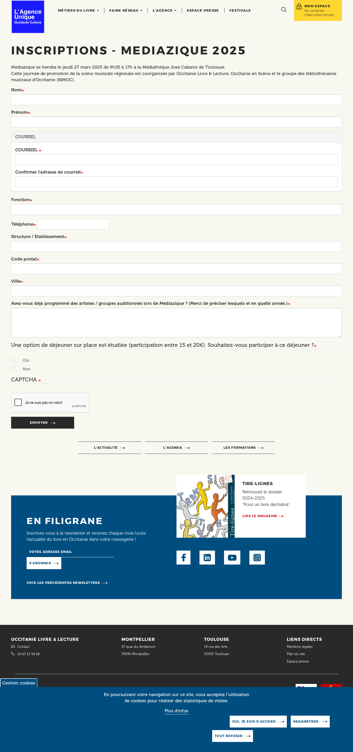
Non (26, 369)
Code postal (24, 258)
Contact (23, 647)
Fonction (20, 199)
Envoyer (39, 422)
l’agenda (172, 447)
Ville (15, 281)
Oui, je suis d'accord (254, 721)
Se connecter (314, 11)
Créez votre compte (319, 15)
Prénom (19, 112)
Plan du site (296, 654)
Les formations (240, 447)
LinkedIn (207, 558)
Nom (16, 89)
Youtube (232, 558)
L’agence (163, 10)
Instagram (257, 558)
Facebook (183, 558)
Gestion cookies (18, 682)
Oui (26, 360)
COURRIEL (27, 149)
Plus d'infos (176, 711)
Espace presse (203, 10)
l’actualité (106, 447)
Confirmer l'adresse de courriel (48, 172)
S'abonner (40, 563)
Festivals (240, 10)
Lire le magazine (259, 516)
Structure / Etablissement (37, 236)
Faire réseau (124, 10)
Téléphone (22, 224)
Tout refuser (229, 736)
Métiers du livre (77, 10)
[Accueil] (28, 17)
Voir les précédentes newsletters (63, 583)
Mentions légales (300, 647)
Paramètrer (306, 721)
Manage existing (82, 562)
